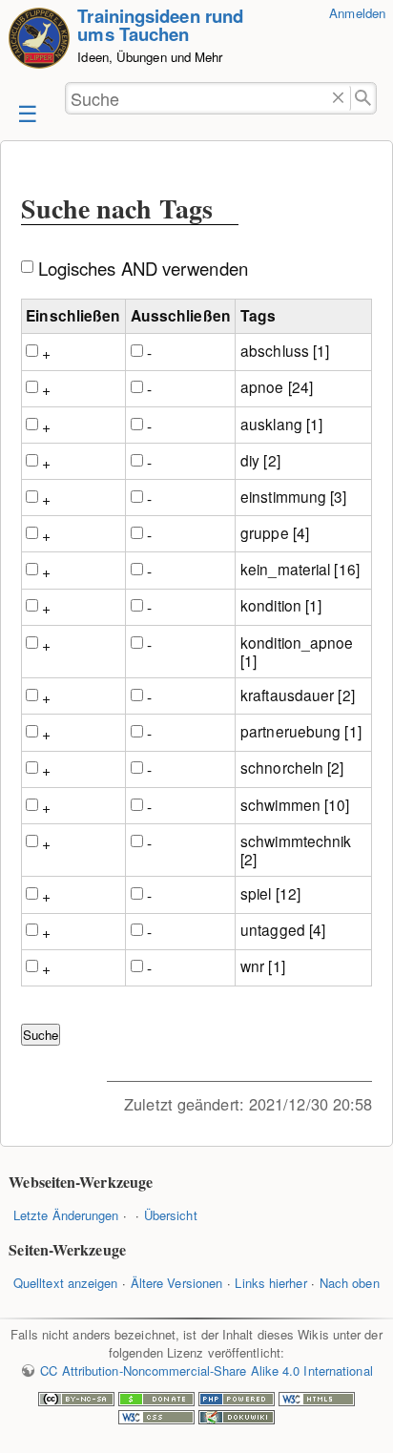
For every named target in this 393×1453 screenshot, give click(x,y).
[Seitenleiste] (26, 112)
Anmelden (357, 13)
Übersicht (170, 1215)
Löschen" (338, 99)
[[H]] (39, 40)
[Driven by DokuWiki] (236, 1419)
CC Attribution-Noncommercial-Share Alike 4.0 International (206, 1370)
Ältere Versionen (177, 1283)
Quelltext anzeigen (65, 1283)
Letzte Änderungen (66, 1215)
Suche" (364, 99)
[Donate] (156, 1401)
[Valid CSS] (156, 1419)
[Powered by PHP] (236, 1401)
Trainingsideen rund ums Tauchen (160, 25)
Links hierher (270, 1283)
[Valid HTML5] (317, 1401)
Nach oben (350, 1283)
